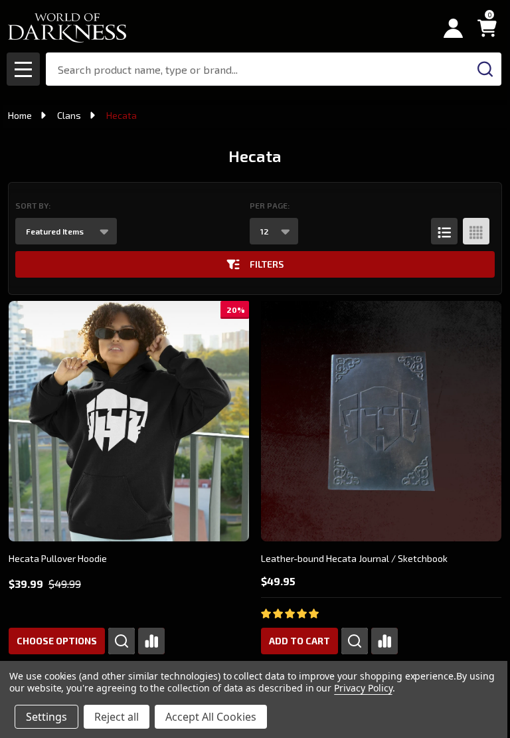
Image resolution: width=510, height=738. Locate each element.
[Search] (484, 69)
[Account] (453, 28)
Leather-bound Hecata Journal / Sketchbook (354, 558)
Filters (267, 264)
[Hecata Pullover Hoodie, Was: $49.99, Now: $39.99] (129, 421)
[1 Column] (444, 231)
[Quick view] (121, 641)
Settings (46, 716)
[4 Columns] (476, 231)
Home (20, 115)
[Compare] (151, 641)
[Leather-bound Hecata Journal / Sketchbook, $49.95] (381, 421)
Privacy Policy (363, 688)
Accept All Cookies (210, 716)
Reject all (116, 716)
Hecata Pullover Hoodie (58, 558)
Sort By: (32, 205)
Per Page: (270, 205)
